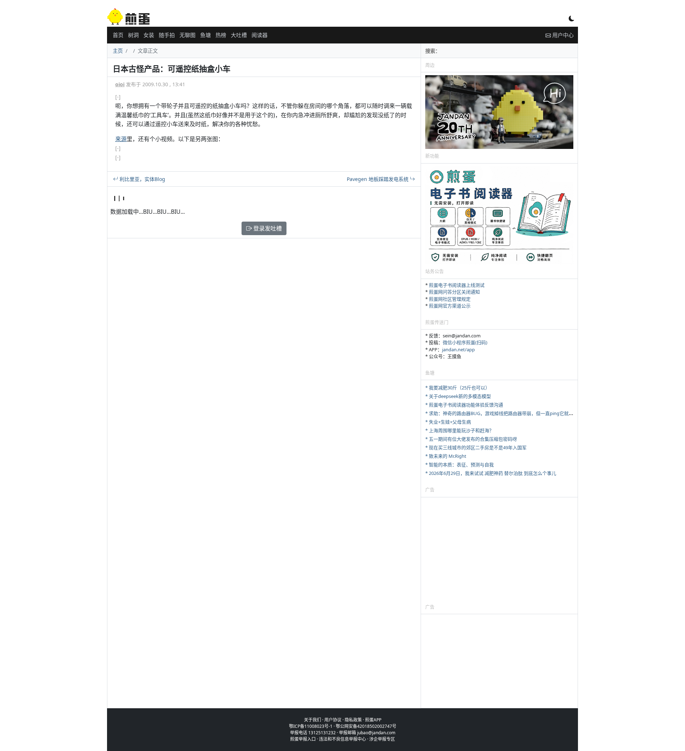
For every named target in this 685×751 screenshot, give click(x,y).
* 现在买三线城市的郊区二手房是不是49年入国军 (476, 447)
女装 (148, 34)
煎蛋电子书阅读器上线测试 (456, 285)
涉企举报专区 (382, 739)
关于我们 (312, 720)
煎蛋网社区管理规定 (450, 299)
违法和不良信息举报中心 (342, 739)
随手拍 (167, 34)
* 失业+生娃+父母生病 (448, 422)
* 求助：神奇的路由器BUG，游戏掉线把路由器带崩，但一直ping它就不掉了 (504, 413)
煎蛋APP (373, 720)
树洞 (133, 34)
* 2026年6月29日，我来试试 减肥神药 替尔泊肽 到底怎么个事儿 (490, 473)
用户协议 (332, 720)
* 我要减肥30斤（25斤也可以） (457, 387)
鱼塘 (205, 34)
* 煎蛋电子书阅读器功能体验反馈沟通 (464, 405)
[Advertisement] (499, 550)
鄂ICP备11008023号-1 (311, 726)
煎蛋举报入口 (303, 739)
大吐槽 (239, 34)
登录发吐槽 (267, 228)
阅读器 (260, 34)
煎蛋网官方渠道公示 (450, 305)
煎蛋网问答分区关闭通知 (454, 292)
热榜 (220, 34)
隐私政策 (353, 720)
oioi (120, 84)
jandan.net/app (458, 349)
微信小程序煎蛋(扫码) (465, 342)
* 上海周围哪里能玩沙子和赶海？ (459, 430)
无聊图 (187, 34)
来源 (121, 139)
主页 (118, 50)
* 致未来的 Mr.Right (445, 456)
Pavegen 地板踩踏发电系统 (378, 179)
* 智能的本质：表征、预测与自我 (459, 464)
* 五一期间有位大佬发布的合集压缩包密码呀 (471, 439)
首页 (118, 34)
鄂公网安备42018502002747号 (366, 726)
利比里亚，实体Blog (141, 179)
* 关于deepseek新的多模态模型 (458, 396)
